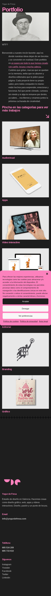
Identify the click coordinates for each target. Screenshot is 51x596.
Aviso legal (43, 321)
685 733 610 (8, 551)
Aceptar (25, 301)
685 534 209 (8, 547)
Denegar (25, 308)
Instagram (6, 564)
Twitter (5, 574)
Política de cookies (11, 321)
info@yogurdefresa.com (14, 519)
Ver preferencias (26, 316)
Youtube (6, 568)
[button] (47, 273)
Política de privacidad (29, 321)
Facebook (6, 571)
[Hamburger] (5, 35)
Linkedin (6, 578)
